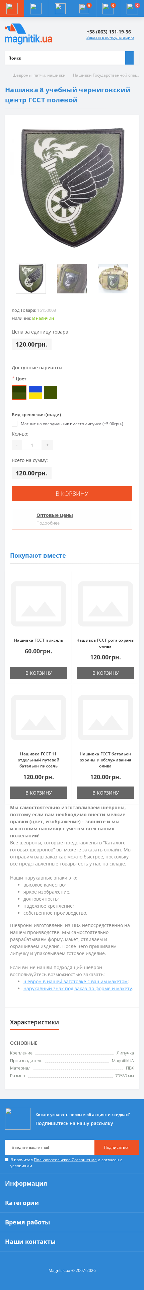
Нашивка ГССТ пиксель (38, 640)
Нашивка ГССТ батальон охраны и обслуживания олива (105, 760)
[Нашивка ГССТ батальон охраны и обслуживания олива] (105, 717)
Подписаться (117, 1147)
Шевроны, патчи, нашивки (39, 75)
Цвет (19, 378)
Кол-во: (20, 434)
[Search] (129, 58)
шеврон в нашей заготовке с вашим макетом (75, 981)
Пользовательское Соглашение (65, 1160)
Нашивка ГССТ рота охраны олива (105, 643)
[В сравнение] (65, 590)
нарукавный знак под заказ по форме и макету (77, 988)
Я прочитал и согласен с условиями (66, 1163)
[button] (60, 8)
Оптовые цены (55, 515)
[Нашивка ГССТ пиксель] (38, 604)
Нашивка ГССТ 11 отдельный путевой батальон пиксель (38, 760)
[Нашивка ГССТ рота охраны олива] (105, 604)
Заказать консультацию (110, 37)
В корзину (72, 493)
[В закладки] (65, 580)
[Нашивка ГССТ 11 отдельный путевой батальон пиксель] (38, 717)
